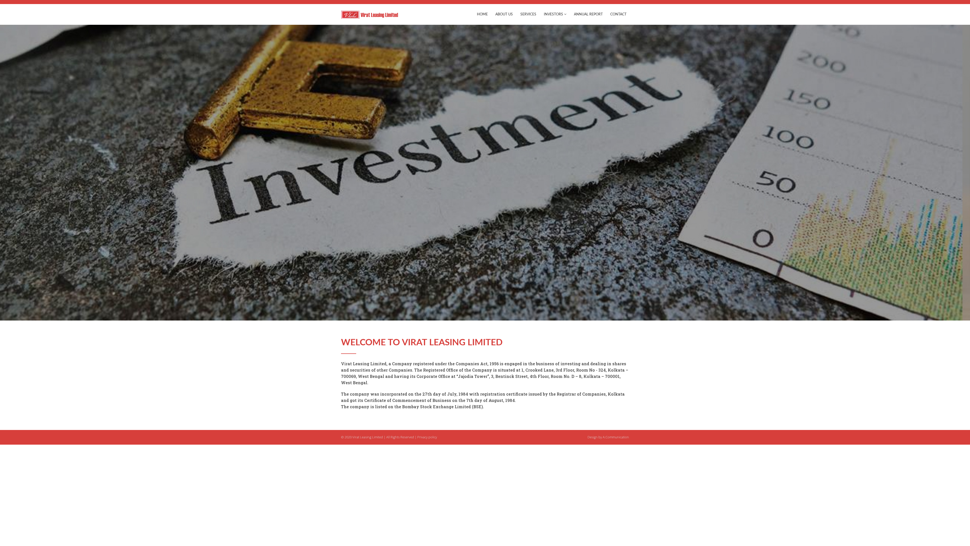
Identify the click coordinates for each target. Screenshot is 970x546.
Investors (554, 14)
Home (482, 14)
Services (528, 14)
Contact (618, 14)
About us (504, 14)
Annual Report (588, 14)
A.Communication (616, 437)
